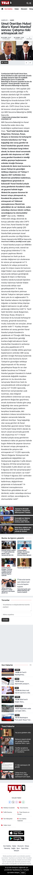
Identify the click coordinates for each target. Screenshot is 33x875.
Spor (16, 688)
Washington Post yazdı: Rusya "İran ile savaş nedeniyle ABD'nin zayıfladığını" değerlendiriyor (22, 719)
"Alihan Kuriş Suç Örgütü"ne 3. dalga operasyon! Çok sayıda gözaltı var (8, 590)
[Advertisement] (16, 644)
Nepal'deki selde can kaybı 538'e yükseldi (23, 710)
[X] (13, 802)
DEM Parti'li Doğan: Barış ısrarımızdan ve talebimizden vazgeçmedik (21, 701)
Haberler (4, 20)
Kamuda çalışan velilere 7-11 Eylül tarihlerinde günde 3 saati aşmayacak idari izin (9, 553)
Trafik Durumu (7, 812)
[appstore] (16, 833)
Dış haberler (18, 706)
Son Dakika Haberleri (21, 820)
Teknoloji (7, 848)
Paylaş (6, 62)
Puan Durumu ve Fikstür (23, 813)
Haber (17, 9)
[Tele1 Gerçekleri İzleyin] (6, 3)
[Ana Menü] (30, 3)
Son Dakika (8, 9)
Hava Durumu (24, 808)
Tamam (23, 872)
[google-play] (16, 839)
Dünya (17, 715)
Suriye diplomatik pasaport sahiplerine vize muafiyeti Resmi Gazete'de (22, 682)
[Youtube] (19, 802)
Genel (17, 678)
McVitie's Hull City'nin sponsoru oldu (22, 692)
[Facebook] (9, 802)
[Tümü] (30, 665)
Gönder (5, 620)
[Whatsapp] (23, 802)
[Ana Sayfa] (2, 9)
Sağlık (13, 848)
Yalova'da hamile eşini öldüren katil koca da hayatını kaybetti (23, 590)
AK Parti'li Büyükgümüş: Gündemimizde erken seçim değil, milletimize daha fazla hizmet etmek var (23, 673)
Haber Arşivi (7, 825)
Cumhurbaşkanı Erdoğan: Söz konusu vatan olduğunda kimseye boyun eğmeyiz (24, 553)
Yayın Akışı (24, 848)
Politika (17, 669)
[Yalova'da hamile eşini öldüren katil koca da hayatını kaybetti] (24, 583)
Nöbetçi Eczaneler (9, 808)
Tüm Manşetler (7, 819)
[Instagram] (16, 802)
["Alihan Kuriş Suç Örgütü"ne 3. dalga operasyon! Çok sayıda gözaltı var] (9, 583)
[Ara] (28, 3)
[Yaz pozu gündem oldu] (24, 562)
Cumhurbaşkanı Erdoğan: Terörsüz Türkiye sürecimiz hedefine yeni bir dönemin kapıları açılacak (7, 571)
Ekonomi (24, 9)
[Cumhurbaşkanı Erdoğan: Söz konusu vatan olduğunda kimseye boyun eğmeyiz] (24, 545)
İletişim (16, 851)
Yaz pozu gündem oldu (24, 567)
